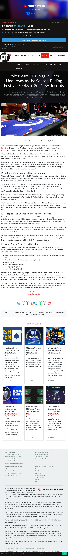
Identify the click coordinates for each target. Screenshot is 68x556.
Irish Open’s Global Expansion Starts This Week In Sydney (12, 350)
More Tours (35, 64)
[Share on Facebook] (27, 303)
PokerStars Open (41, 154)
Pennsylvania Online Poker (13, 456)
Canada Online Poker (42, 452)
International (25, 55)
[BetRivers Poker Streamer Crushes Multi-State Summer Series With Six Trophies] (55, 395)
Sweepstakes (36, 55)
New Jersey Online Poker (12, 459)
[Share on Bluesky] (23, 303)
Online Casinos (40, 475)
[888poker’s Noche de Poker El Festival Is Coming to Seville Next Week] (34, 336)
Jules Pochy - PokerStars (34, 293)
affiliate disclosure (39, 548)
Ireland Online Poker (11, 475)
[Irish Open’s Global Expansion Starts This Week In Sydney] (12, 336)
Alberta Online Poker (41, 456)
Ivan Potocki (26, 141)
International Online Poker (13, 466)
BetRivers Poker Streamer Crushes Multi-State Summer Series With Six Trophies (55, 411)
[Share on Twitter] (19, 303)
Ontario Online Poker (42, 454)
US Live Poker (47, 64)
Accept (64, 553)
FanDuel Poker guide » (18, 44)
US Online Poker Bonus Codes (14, 463)
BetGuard (50, 535)
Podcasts (19, 68)
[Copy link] (44, 303)
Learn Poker (61, 55)
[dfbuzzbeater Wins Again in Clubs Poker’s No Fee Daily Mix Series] (55, 336)
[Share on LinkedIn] (36, 303)
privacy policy (19, 548)
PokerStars (19, 64)
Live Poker (45, 55)
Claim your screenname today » (34, 40)
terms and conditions (10, 548)
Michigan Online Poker (12, 454)
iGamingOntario (26, 538)
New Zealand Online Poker (13, 473)
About (37, 479)
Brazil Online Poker (11, 471)
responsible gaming (29, 548)
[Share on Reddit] (32, 303)
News (37, 481)
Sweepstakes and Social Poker (44, 466)
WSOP (27, 64)
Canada (16, 55)
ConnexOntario (21, 533)
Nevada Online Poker (11, 461)
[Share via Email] (49, 303)
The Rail (52, 55)
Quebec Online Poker (41, 459)
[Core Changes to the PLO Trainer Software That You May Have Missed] (34, 395)
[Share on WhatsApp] (40, 303)
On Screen (57, 64)
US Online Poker (10, 452)
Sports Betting (39, 477)
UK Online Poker (10, 469)
